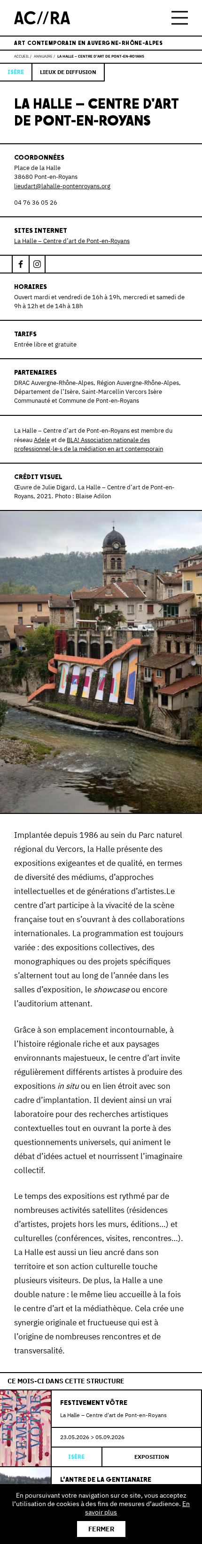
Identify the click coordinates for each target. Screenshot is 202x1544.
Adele (42, 440)
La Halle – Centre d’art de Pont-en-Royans (72, 241)
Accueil (21, 56)
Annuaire (43, 56)
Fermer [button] (101, 1529)
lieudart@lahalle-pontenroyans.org (62, 186)
